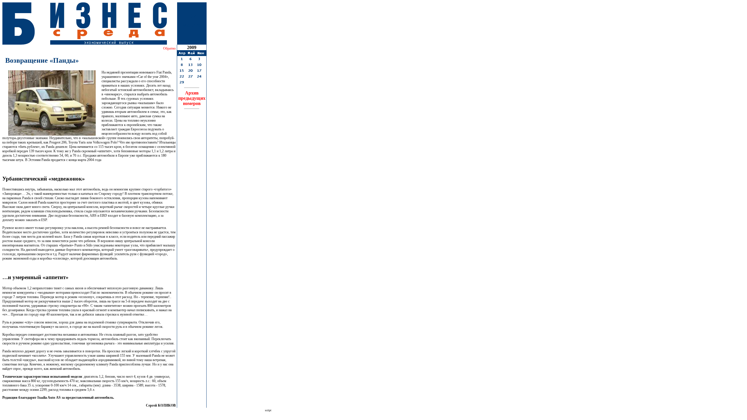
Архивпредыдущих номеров (191, 98)
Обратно (169, 48)
